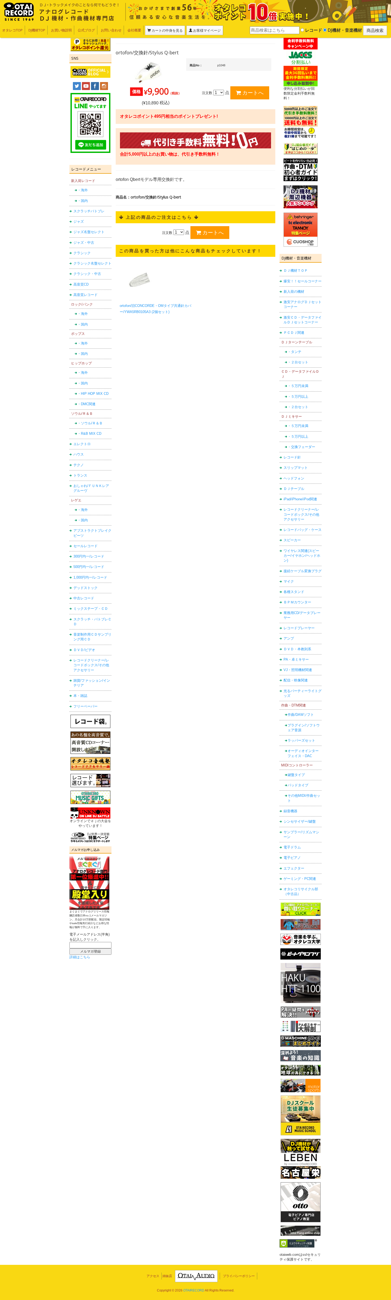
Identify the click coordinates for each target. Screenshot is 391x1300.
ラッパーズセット (301, 740)
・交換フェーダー (301, 447)
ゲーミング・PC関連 (300, 879)
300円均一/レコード (88, 556)
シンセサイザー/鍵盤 (300, 821)
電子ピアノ (292, 858)
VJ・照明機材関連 (298, 670)
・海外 (82, 190)
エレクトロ (82, 444)
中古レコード (83, 598)
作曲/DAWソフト (301, 715)
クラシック (82, 253)
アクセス (153, 1276)
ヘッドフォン (294, 478)
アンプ (289, 638)
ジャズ (78, 222)
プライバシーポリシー (239, 1276)
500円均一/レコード (88, 567)
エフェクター (294, 868)
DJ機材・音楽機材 (344, 30)
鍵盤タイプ (296, 775)
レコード (313, 30)
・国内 (82, 201)
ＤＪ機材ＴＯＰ (296, 271)
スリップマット (296, 468)
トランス (80, 475)
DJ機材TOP (36, 30)
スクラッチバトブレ (89, 211)
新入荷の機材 (294, 292)
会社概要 (134, 30)
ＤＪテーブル (294, 489)
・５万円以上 (298, 397)
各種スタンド (294, 592)
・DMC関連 (86, 404)
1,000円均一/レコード (90, 577)
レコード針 (292, 457)
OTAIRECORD (193, 1290)
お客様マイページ (206, 30)
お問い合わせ (111, 30)
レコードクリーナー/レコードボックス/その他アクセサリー (91, 665)
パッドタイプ (298, 785)
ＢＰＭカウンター (297, 602)
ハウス (78, 454)
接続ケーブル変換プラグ (303, 571)
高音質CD (81, 284)
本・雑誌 (80, 696)
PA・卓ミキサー (296, 659)
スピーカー (292, 540)
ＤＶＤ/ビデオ (84, 650)
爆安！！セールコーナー (303, 281)
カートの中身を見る (167, 30)
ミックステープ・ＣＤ (90, 609)
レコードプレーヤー (299, 628)
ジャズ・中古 (83, 243)
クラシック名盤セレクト (92, 263)
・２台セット (298, 362)
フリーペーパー (85, 706)
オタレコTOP (12, 30)
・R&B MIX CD (89, 434)
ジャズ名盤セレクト (89, 232)
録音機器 (290, 811)
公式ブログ (86, 30)
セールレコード (85, 546)
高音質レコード (85, 295)
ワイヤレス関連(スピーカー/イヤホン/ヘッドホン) (302, 556)
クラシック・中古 (87, 274)
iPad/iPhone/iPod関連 (300, 499)
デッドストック (85, 588)
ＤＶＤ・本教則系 (297, 649)
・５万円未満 (298, 386)
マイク (289, 581)
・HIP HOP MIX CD (93, 394)
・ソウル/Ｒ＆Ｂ (90, 423)
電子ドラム (292, 847)
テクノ (78, 465)
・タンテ (294, 352)
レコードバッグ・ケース (303, 530)
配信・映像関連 (296, 680)
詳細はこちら (79, 957)
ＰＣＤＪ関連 (294, 333)
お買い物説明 (61, 30)
